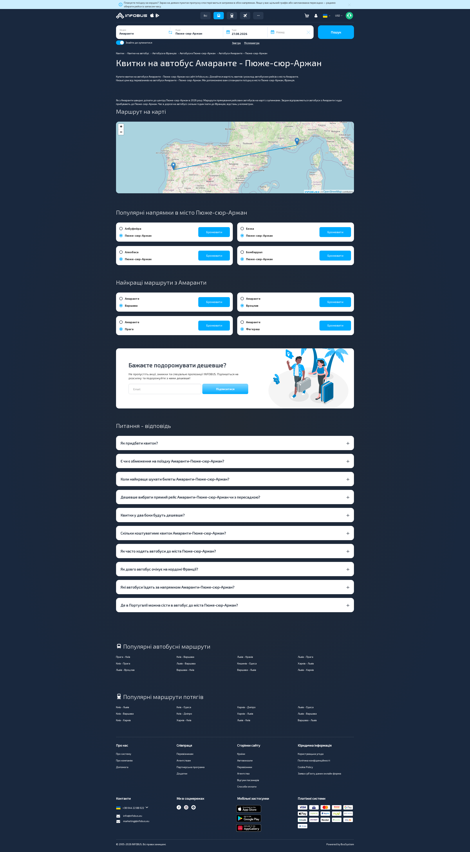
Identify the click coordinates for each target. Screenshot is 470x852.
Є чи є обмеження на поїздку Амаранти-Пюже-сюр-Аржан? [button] (172, 461)
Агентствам (184, 760)
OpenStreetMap (332, 191)
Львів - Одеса (306, 707)
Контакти (123, 798)
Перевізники (244, 767)
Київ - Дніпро (184, 713)
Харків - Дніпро (246, 707)
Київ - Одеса (184, 707)
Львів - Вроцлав (125, 669)
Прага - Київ (123, 656)
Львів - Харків (306, 669)
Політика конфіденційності (314, 760)
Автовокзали (245, 760)
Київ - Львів (122, 707)
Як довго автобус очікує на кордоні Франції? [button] (159, 569)
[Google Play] (157, 15)
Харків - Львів (306, 663)
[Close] (349, 5)
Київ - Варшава (185, 656)
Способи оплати (246, 786)
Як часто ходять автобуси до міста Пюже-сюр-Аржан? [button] (168, 551)
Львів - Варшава (186, 663)
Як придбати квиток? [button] (139, 443)
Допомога (122, 767)
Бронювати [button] (214, 232)
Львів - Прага (305, 656)
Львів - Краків (245, 656)
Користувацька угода (310, 753)
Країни (241, 753)
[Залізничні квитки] (232, 15)
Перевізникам (185, 753)
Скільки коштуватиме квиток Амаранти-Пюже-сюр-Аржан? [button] (173, 533)
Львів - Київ (243, 720)
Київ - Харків (123, 720)
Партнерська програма (191, 767)
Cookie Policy (305, 767)
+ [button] (121, 126)
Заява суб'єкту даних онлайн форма (319, 773)
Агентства (243, 773)
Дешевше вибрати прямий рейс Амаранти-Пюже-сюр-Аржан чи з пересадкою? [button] (190, 497)
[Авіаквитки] (245, 15)
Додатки (182, 773)
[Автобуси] (219, 15)
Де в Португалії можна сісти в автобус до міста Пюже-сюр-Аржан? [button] (179, 605)
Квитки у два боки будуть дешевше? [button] (153, 515)
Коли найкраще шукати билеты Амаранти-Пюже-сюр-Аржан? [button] (175, 479)
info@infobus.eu (132, 815)
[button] (258, 15)
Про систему (123, 753)
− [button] (121, 132)
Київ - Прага (123, 663)
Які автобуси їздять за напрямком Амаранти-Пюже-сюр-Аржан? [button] (177, 587)
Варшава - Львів (246, 669)
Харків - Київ (184, 720)
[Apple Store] (152, 15)
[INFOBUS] (131, 16)
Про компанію (124, 760)
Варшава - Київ (185, 669)
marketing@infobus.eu (136, 821)
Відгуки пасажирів (248, 780)
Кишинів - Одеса (247, 663)
